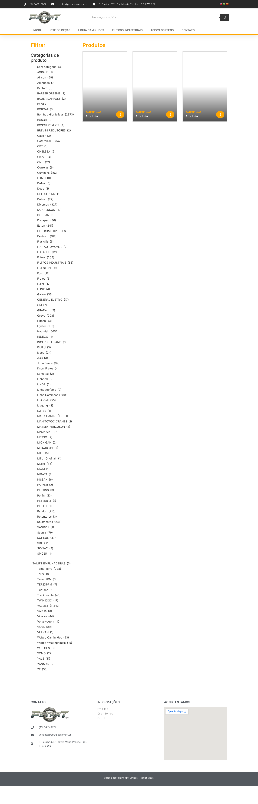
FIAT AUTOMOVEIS (52, 247)
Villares (45, 616)
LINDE (44, 384)
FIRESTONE (47, 268)
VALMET (48, 605)
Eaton (45, 225)
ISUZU (44, 347)
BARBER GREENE (51, 93)
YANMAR (45, 664)
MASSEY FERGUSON (53, 426)
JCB (42, 358)
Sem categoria (50, 67)
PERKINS (45, 490)
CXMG (44, 178)
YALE (43, 658)
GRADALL (46, 310)
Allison (45, 77)
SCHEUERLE (48, 538)
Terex (44, 574)
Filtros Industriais (127, 30)
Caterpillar (49, 141)
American (46, 83)
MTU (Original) (49, 458)
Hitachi (44, 321)
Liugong (45, 405)
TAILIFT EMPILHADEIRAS (51, 563)
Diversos (47, 204)
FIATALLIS (47, 252)
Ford (43, 273)
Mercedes (47, 432)
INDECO (45, 336)
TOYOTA (45, 590)
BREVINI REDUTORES (54, 130)
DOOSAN (46, 215)
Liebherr (45, 379)
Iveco (44, 352)
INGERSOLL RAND (52, 342)
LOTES (45, 410)
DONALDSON (49, 209)
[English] (221, 4)
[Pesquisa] (224, 17)
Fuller (44, 284)
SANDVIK (45, 527)
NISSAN (45, 479)
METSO (44, 437)
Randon (46, 511)
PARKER (45, 485)
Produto (91, 116)
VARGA (44, 611)
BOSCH (44, 120)
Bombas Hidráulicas (55, 114)
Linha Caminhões (91, 30)
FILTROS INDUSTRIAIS (55, 262)
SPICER (44, 553)
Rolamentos (49, 522)
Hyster (45, 326)
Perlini (44, 495)
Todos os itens (162, 30)
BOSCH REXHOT (50, 125)
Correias (45, 167)
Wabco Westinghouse (54, 642)
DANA (43, 183)
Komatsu (46, 373)
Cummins (47, 172)
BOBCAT (45, 109)
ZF (42, 669)
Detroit (45, 199)
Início (36, 30)
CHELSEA (46, 151)
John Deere (48, 363)
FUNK (43, 289)
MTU (43, 453)
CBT (42, 146)
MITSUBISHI (47, 447)
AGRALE (45, 72)
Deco (43, 188)
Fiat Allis (45, 241)
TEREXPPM (47, 584)
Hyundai (48, 331)
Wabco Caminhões (53, 637)
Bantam (44, 88)
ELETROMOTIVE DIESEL (55, 231)
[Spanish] (227, 4)
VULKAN (45, 632)
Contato (188, 30)
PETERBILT (46, 500)
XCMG (44, 653)
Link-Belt (46, 400)
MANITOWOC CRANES (54, 421)
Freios (44, 278)
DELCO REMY (48, 194)
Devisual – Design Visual (142, 778)
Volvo (44, 627)
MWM (43, 469)
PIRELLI (44, 506)
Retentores (47, 516)
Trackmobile (49, 595)
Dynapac (46, 220)
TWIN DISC (47, 600)
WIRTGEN (46, 648)
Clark (44, 157)
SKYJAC (45, 548)
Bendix (44, 104)
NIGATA (45, 474)
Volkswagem (49, 621)
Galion (45, 294)
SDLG (43, 543)
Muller (44, 463)
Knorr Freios (48, 368)
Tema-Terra (49, 568)
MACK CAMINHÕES (52, 416)
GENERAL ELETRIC (53, 299)
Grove (45, 315)
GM (42, 305)
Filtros (45, 257)
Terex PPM (47, 579)
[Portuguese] (224, 4)
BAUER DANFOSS (51, 98)
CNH (43, 162)
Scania (45, 532)
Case (44, 135)
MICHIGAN (47, 442)
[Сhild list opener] (57, 215)
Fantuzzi (47, 236)
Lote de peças (60, 30)
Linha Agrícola (49, 389)
